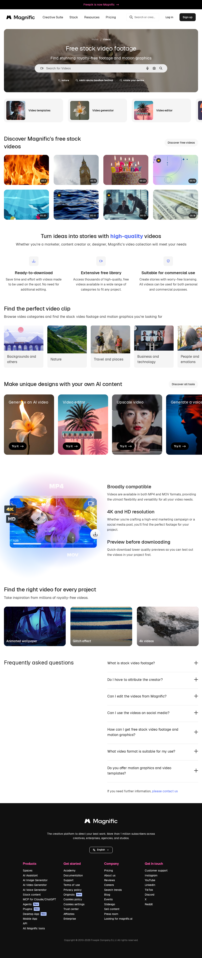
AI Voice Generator (35, 890)
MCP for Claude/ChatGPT (39, 899)
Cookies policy (73, 899)
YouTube (150, 880)
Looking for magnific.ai (118, 918)
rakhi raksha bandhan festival (96, 80)
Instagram (151, 875)
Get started (72, 863)
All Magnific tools (34, 928)
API (25, 923)
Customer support (156, 870)
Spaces (27, 870)
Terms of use (72, 885)
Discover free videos (181, 142)
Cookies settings (74, 904)
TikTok (149, 890)
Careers (109, 885)
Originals (72, 894)
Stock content (32, 894)
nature (65, 80)
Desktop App (34, 914)
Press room (111, 914)
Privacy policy (73, 890)
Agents (30, 904)
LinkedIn (150, 885)
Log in (169, 17)
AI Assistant (30, 875)
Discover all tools (183, 384)
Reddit (149, 904)
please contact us (165, 791)
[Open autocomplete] (40, 68)
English (101, 849)
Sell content (111, 909)
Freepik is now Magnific (99, 4)
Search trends (113, 890)
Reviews (109, 880)
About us (109, 875)
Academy (70, 870)
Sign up (188, 17)
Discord (149, 894)
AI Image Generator (35, 880)
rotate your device (133, 80)
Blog (107, 894)
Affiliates (69, 914)
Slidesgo (109, 904)
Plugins (31, 909)
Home (95, 39)
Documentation (73, 875)
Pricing (111, 17)
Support (68, 880)
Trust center (71, 909)
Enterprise (70, 918)
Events (108, 899)
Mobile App (30, 918)
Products (29, 863)
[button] (101, 850)
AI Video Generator (35, 885)
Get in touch (154, 863)
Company (111, 863)
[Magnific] (101, 822)
